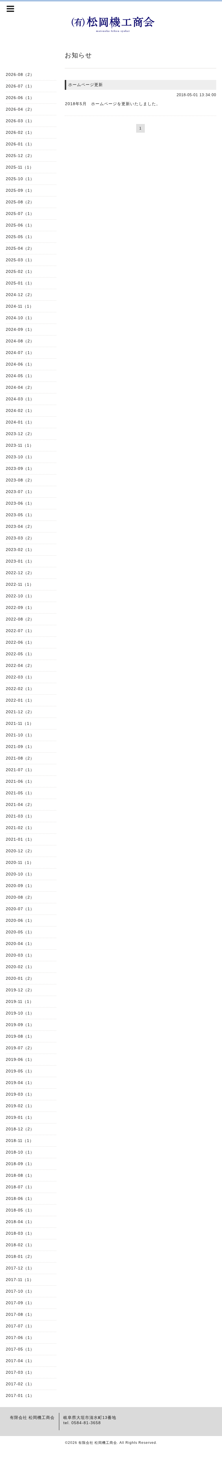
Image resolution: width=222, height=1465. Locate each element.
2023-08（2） (20, 480)
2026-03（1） (20, 120)
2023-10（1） (20, 457)
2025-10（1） (20, 178)
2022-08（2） (20, 619)
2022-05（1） (20, 654)
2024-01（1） (20, 422)
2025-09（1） (20, 190)
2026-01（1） (20, 144)
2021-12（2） (20, 711)
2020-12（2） (20, 851)
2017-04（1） (20, 1360)
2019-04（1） (20, 1082)
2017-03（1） (20, 1372)
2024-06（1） (20, 364)
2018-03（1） (20, 1233)
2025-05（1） (20, 236)
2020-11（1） (20, 862)
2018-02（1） (20, 1245)
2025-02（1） (20, 271)
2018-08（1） (20, 1175)
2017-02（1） (20, 1384)
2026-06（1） (20, 97)
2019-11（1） (20, 1001)
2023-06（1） (20, 503)
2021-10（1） (20, 735)
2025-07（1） (20, 213)
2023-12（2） (20, 433)
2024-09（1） (20, 329)
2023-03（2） (20, 538)
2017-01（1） (20, 1395)
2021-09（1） (20, 746)
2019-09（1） (20, 1024)
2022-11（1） (20, 584)
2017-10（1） (20, 1291)
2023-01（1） (20, 561)
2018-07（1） (20, 1187)
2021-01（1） (20, 839)
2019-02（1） (20, 1105)
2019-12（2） (20, 990)
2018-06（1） (20, 1198)
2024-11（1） (20, 306)
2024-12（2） (20, 294)
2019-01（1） (20, 1117)
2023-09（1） (20, 468)
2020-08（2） (20, 897)
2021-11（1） (20, 723)
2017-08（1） (20, 1314)
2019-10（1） (20, 1013)
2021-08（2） (20, 758)
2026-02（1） (20, 132)
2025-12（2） (20, 155)
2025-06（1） (20, 225)
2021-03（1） (20, 816)
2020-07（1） (20, 908)
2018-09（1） (20, 1163)
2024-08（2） (20, 341)
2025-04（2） (20, 248)
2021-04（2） (20, 804)
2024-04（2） (20, 387)
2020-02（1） (20, 966)
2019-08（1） (20, 1036)
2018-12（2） (20, 1129)
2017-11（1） (20, 1279)
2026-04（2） (20, 109)
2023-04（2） (20, 526)
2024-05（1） (20, 375)
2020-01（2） (20, 978)
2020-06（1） (20, 920)
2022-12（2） (20, 572)
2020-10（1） (20, 874)
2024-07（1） (20, 352)
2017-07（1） (20, 1326)
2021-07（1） (20, 769)
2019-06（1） (20, 1059)
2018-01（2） (20, 1256)
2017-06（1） (20, 1337)
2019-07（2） (20, 1048)
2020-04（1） (20, 943)
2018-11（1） (20, 1140)
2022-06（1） (20, 642)
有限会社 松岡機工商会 (97, 1443)
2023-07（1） (20, 491)
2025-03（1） (20, 260)
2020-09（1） (20, 885)
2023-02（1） (20, 549)
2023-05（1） (20, 514)
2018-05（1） (20, 1210)
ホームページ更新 (85, 84)
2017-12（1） (20, 1268)
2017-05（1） (20, 1349)
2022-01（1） (20, 700)
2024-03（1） (20, 399)
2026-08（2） (20, 74)
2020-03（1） (20, 955)
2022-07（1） (20, 630)
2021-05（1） (20, 793)
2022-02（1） (20, 688)
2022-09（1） (20, 607)
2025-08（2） (20, 202)
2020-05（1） (20, 932)
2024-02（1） (20, 410)
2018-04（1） (20, 1221)
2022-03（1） (20, 677)
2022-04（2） (20, 665)
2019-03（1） (20, 1094)
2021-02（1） (20, 827)
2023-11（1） (20, 445)
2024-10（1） (20, 317)
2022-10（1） (20, 596)
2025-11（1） (20, 167)
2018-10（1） (20, 1152)
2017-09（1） (20, 1302)
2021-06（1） (20, 781)
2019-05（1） (20, 1071)
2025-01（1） (20, 283)
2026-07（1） (20, 86)
